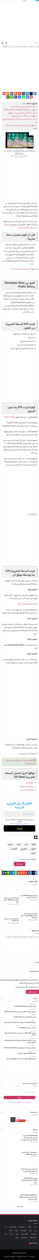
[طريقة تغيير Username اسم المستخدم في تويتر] (28, 890)
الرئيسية (37, 47)
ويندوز (17, 1237)
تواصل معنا (31, 1256)
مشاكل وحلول (33, 1237)
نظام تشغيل (24, 1237)
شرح (33, 853)
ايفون (32, 849)
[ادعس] (19, 43)
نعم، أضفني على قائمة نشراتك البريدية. (26, 987)
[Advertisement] (19, 20)
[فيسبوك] (35, 93)
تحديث (13, 849)
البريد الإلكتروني (34, 971)
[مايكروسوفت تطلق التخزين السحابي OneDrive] (9, 1159)
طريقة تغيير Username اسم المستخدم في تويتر (29, 896)
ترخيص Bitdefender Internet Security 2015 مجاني (29, 1180)
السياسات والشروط (22, 1256)
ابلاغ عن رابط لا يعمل (9, 1256)
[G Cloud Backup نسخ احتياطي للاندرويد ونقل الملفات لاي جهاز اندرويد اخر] (9, 1142)
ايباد (17, 844)
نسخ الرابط (19, 864)
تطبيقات (10, 1230)
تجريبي (23, 849)
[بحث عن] (3, 43)
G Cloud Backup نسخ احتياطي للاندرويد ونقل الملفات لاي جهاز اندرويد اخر (29, 1137)
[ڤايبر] (15, 97)
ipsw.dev (30, 782)
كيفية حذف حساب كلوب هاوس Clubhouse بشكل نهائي (11, 900)
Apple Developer (26, 786)
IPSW (29, 1227)
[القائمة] (36, 43)
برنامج (16, 1230)
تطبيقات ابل (33, 1234)
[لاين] (11, 97)
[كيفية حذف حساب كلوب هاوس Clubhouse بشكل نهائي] (10, 891)
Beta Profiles (9, 417)
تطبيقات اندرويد (24, 1234)
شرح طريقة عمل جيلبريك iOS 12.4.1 (11, 920)
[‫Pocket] (4, 93)
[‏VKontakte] (11, 93)
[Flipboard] (31, 97)
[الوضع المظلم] (6, 43)
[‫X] (31, 93)
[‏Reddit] (15, 93)
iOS (33, 844)
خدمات (11, 1234)
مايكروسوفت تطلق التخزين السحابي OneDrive (29, 1153)
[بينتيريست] (19, 93)
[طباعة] (3, 873)
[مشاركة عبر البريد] (8, 97)
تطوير (17, 1234)
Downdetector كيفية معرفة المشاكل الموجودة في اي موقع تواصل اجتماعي (28, 1197)
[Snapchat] (19, 837)
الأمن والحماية (12, 1227)
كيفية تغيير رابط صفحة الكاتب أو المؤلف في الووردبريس (28, 1170)
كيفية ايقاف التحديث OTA (20, 269)
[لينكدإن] (27, 93)
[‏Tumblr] (23, 93)
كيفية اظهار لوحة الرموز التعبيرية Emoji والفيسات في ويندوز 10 (29, 916)
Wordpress (22, 1227)
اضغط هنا (9, 247)
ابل (25, 844)
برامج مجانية (23, 1230)
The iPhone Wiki (27, 790)
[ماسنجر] (27, 97)
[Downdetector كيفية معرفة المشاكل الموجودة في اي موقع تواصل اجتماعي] (9, 1198)
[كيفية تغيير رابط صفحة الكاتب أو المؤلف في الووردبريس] (9, 1172)
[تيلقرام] (19, 97)
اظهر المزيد (20, 1206)
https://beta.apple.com (27, 604)
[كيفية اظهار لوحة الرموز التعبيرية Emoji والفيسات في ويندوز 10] (28, 909)
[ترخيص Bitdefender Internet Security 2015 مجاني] (9, 1184)
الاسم (37, 963)
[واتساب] (23, 97)
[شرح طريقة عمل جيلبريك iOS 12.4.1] (10, 912)
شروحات (31, 47)
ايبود (9, 844)
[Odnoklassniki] (8, 93)
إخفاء (24, 103)
